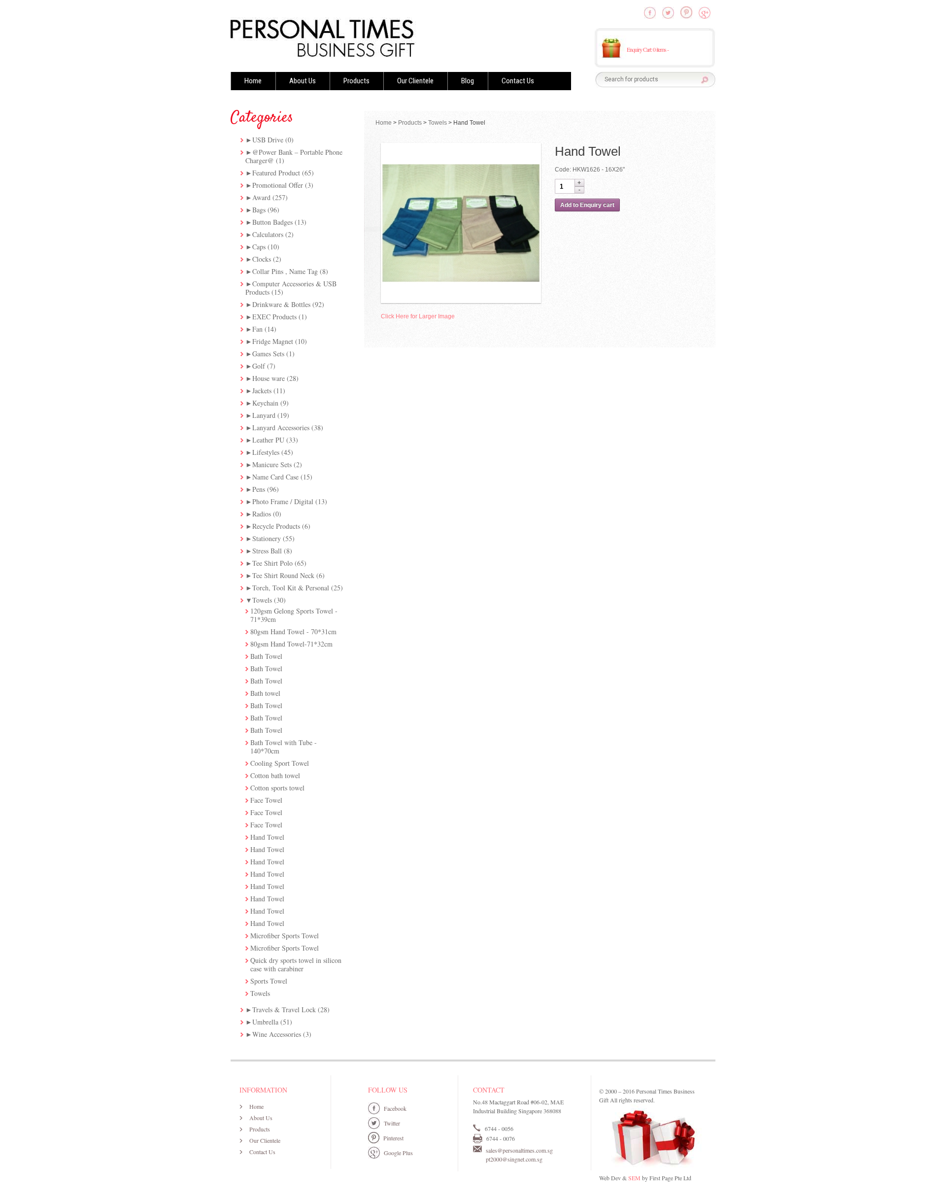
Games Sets (268, 353)
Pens (258, 489)
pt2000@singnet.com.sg (514, 1159)
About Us (302, 80)
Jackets (261, 390)
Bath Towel (266, 656)
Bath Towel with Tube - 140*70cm (283, 746)
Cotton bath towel (275, 775)
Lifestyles (265, 452)
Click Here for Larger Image (418, 316)
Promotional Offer (277, 185)
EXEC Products (274, 316)
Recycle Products (276, 526)
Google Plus (398, 1153)
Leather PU (268, 440)
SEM (634, 1178)
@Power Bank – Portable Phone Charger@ (293, 156)
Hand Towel (267, 837)
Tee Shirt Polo (272, 563)
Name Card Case (275, 476)
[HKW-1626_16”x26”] (461, 223)
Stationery (266, 538)
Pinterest (393, 1138)
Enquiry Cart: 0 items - (648, 49)
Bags (259, 209)
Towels (262, 600)
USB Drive (267, 139)
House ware (268, 378)
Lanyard (263, 415)
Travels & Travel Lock (284, 1009)
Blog (467, 80)
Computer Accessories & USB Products (291, 288)
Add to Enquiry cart (587, 205)
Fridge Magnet (272, 341)
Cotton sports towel (277, 787)
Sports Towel (268, 981)
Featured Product (276, 172)
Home (253, 80)
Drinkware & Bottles (281, 304)
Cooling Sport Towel (279, 763)
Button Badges (272, 222)
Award (261, 197)
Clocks (261, 259)
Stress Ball (267, 550)
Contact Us (518, 80)
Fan (257, 329)
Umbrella (265, 1022)
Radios (261, 513)
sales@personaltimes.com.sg (519, 1150)
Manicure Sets (272, 464)
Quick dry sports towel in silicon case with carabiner (295, 964)
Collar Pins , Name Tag (285, 271)
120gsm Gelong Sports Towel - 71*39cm (294, 615)
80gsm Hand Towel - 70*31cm (293, 631)
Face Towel (266, 800)
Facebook (395, 1108)
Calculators (267, 234)
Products (356, 80)
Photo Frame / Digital (282, 501)
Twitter (392, 1123)
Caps (259, 246)
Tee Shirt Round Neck (283, 575)
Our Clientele (415, 80)
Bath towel (265, 693)
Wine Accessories (276, 1034)
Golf (258, 366)
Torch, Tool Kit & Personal (290, 587)
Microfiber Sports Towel (284, 935)
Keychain (265, 403)
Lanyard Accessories (280, 427)
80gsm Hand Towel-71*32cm (291, 644)
